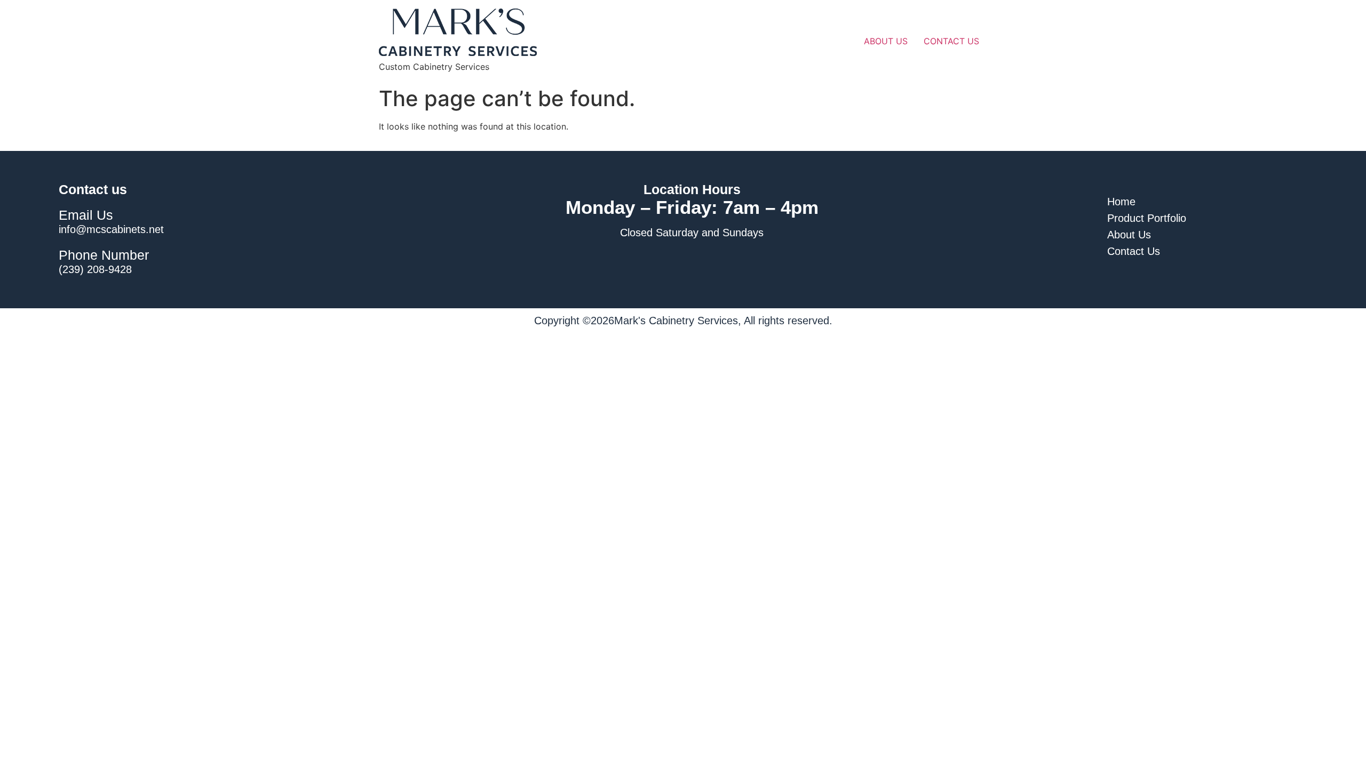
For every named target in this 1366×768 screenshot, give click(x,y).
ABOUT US (886, 41)
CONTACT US (951, 41)
